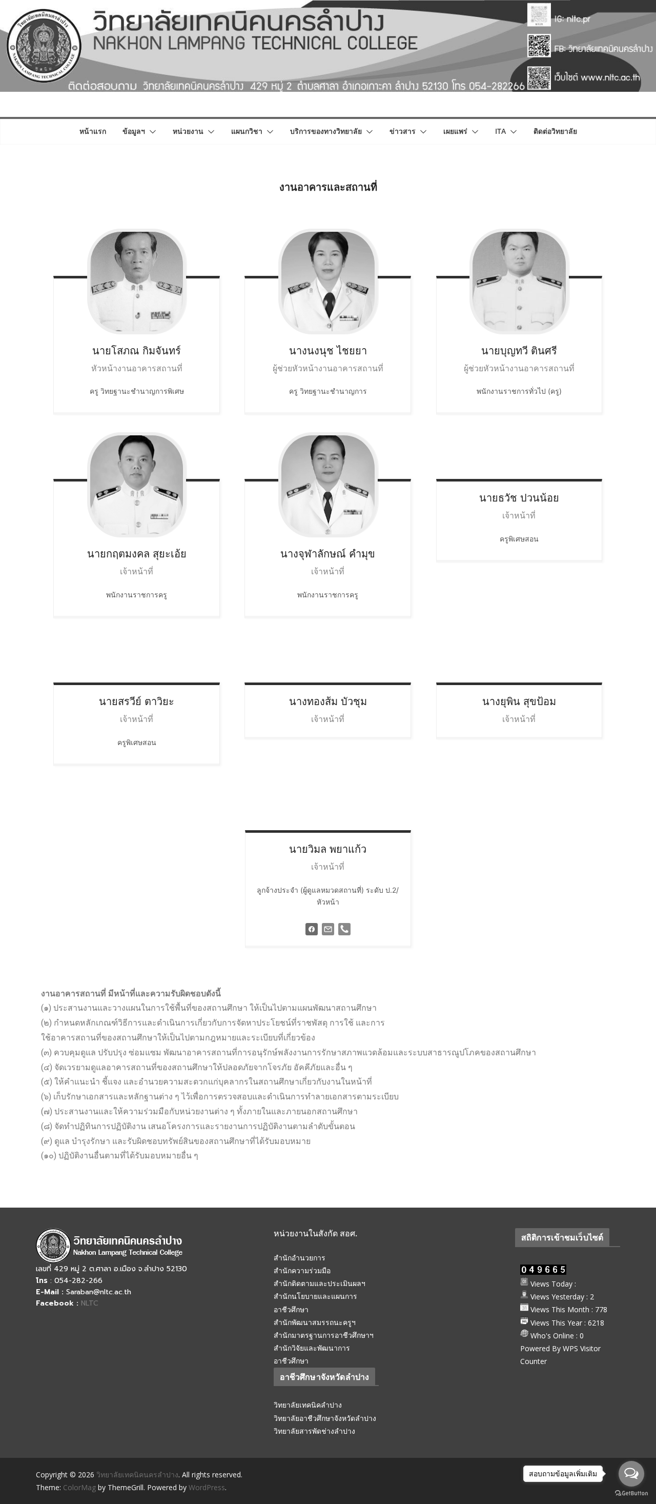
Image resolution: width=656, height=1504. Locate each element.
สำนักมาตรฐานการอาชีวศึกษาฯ (324, 1335)
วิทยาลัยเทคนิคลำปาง (308, 1405)
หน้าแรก (92, 131)
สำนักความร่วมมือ (302, 1270)
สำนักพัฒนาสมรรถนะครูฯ (315, 1322)
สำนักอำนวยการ (299, 1257)
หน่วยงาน (188, 131)
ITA (500, 131)
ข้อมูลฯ (133, 131)
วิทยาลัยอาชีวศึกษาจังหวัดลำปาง (325, 1418)
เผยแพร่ (455, 131)
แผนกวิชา (246, 131)
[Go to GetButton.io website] (631, 1493)
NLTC (89, 1303)
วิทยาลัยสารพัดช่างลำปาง (314, 1431)
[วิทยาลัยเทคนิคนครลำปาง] (328, 7)
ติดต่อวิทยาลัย (555, 131)
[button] (150, 131)
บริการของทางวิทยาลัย (326, 131)
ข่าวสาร (402, 131)
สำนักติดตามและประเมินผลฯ (319, 1283)
